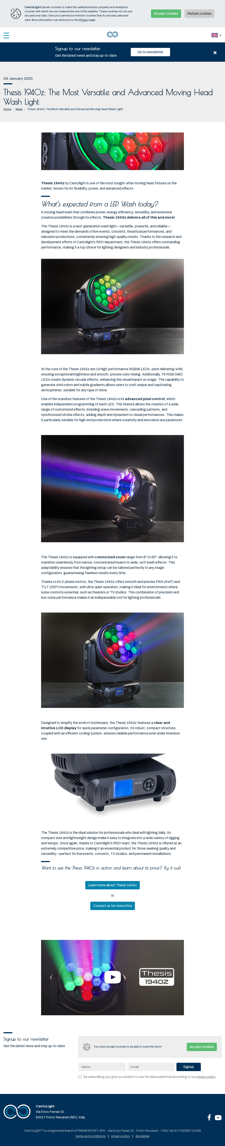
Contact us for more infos (112, 906)
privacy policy (206, 1077)
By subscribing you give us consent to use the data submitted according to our (150, 1077)
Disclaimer (143, 1136)
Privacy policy (120, 1136)
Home (7, 109)
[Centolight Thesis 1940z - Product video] (112, 977)
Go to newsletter (150, 52)
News (19, 109)
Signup (188, 1067)
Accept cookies (166, 13)
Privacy (83, 20)
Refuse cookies (199, 13)
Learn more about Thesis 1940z (112, 885)
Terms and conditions (91, 1136)
